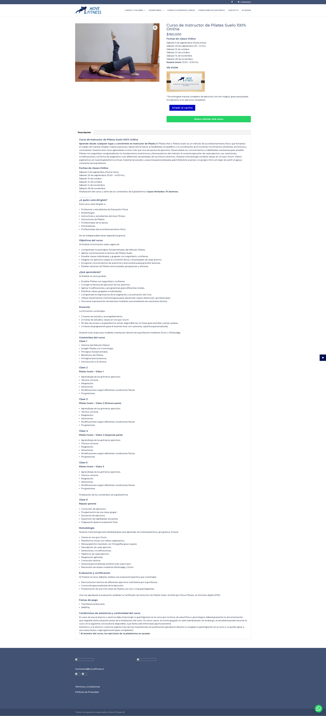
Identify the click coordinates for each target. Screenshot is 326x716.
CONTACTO (233, 10)
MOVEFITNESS (155, 10)
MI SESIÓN (246, 10)
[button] (155, 27)
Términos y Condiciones (87, 687)
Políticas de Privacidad (87, 692)
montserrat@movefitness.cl (89, 669)
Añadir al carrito (182, 107)
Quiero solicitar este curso (208, 119)
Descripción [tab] (84, 132)
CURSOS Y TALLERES (134, 10)
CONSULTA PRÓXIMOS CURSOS (181, 10)
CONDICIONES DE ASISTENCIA (211, 10)
